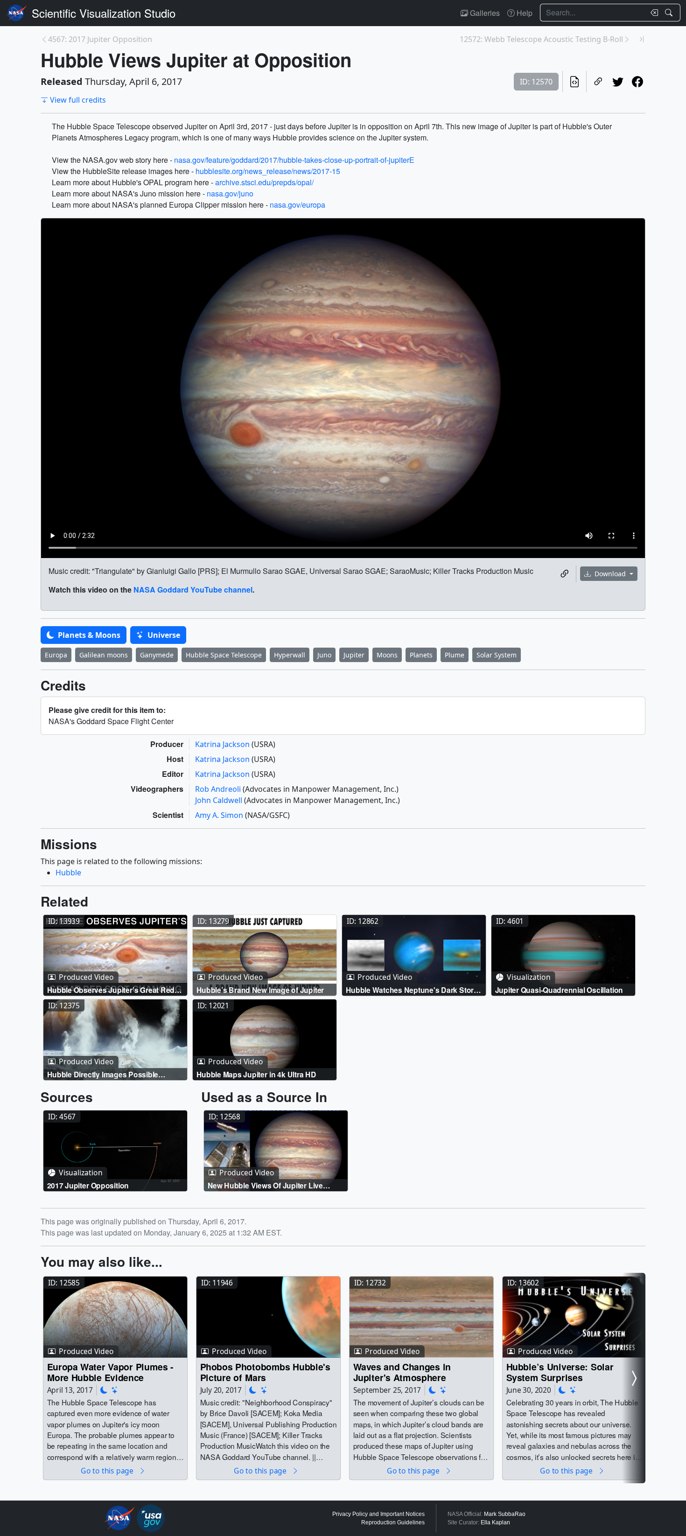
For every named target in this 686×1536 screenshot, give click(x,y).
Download (610, 573)
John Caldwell (219, 800)
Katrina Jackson (223, 744)
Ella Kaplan (495, 1522)
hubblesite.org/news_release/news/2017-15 (268, 171)
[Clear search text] (652, 12)
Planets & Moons (88, 635)
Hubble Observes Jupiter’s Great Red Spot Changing (111, 989)
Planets (421, 654)
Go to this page (108, 1471)
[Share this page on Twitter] (618, 81)
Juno (324, 654)
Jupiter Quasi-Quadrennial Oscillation (559, 989)
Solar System (496, 654)
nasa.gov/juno (230, 193)
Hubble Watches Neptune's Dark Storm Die (413, 989)
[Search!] (669, 12)
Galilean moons (103, 654)
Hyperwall (289, 654)
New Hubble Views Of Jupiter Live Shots (265, 1185)
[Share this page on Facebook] (637, 81)
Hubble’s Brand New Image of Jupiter (260, 989)
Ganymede (157, 654)
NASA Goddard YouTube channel (192, 589)
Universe (163, 635)
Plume (454, 654)
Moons (387, 654)
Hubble (68, 872)
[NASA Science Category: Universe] (115, 1390)
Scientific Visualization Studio (103, 13)
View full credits (78, 100)
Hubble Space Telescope (224, 654)
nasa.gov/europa (297, 204)
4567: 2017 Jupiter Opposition (100, 39)
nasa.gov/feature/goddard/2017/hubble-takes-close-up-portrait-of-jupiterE (294, 159)
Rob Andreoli (219, 789)
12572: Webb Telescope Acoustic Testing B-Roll (541, 39)
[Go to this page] (115, 955)
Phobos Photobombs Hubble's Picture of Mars (265, 1372)
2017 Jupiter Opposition (88, 1185)
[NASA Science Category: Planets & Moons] (104, 1390)
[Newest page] (641, 39)
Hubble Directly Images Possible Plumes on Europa (103, 1073)
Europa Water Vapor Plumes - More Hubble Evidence (110, 1372)
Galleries (484, 12)
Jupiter (353, 654)
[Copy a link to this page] (598, 82)
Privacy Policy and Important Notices (378, 1514)
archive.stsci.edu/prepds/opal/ (264, 182)
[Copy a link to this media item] (564, 574)
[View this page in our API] (574, 81)
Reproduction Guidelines (393, 1522)
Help (523, 12)
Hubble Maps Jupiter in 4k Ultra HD (256, 1073)
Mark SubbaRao (504, 1514)
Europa (56, 654)
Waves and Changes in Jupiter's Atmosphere (402, 1372)
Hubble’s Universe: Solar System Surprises (560, 1372)
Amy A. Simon (220, 815)
